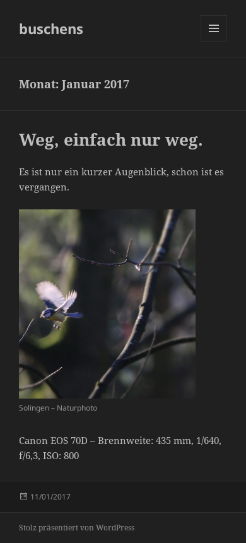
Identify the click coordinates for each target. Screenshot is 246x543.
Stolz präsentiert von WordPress (76, 527)
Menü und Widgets (214, 41)
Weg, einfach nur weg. (111, 139)
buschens (51, 28)
